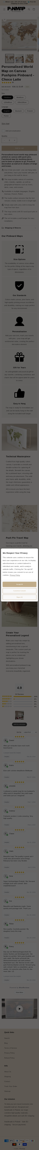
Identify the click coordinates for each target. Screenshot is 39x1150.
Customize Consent (19, 591)
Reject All (20, 597)
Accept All (19, 584)
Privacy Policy (15, 575)
